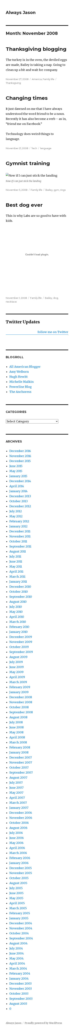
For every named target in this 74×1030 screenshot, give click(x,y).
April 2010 (16, 617)
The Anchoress (20, 392)
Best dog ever (24, 205)
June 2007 (16, 787)
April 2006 (17, 848)
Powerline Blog (20, 386)
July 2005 (16, 888)
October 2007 (19, 767)
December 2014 (20, 481)
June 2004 (16, 953)
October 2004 (19, 933)
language (45, 148)
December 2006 (20, 812)
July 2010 (15, 606)
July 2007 (16, 782)
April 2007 (17, 797)
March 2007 (18, 802)
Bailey (49, 189)
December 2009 (20, 637)
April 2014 (16, 486)
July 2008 (16, 722)
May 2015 (15, 471)
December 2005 (20, 868)
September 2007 (21, 772)
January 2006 (19, 863)
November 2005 (20, 873)
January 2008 (19, 752)
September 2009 (21, 652)
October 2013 (18, 501)
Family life (48, 79)
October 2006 (19, 823)
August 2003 (18, 1003)
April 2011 (16, 571)
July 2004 (16, 948)
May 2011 (15, 566)
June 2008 (16, 727)
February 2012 (19, 521)
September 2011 (20, 546)
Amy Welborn (19, 371)
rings (63, 189)
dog (55, 297)
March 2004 (18, 968)
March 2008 (18, 742)
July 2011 (15, 556)
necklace (11, 301)
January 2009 (19, 692)
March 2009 (18, 682)
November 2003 (20, 988)
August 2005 (18, 883)
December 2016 (20, 451)
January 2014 (18, 491)
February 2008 (19, 747)
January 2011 (18, 581)
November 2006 (20, 818)
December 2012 (20, 506)
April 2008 (17, 737)
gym (56, 189)
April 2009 (17, 677)
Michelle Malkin (21, 381)
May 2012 (15, 516)
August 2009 (18, 657)
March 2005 (18, 908)
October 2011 (18, 541)
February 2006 (19, 858)
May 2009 (16, 672)
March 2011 (17, 576)
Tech (34, 148)
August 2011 (17, 551)
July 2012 (15, 511)
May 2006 (16, 843)
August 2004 (18, 943)
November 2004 (20, 928)
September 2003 (21, 998)
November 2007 (20, 762)
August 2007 (18, 777)
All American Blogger (25, 366)
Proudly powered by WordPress (43, 1023)
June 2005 (16, 893)
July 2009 (16, 662)
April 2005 (17, 903)
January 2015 (18, 476)
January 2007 (18, 807)
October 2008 (19, 707)
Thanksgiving (13, 82)
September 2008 (21, 712)
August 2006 (18, 828)
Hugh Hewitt (18, 376)
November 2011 (20, 536)
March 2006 (18, 853)
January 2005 (18, 918)
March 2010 (17, 622)
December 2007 (20, 757)
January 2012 (18, 526)
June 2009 (16, 667)
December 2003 (20, 983)
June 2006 (16, 838)
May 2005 (16, 898)
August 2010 (18, 601)
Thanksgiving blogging (36, 49)
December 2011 (19, 531)
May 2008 (16, 732)
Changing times (27, 98)
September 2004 (21, 938)
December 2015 (20, 461)
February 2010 (19, 627)
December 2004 (20, 923)
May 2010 (16, 612)
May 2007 (16, 792)
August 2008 (18, 717)
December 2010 (20, 586)
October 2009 (19, 647)
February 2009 (19, 687)
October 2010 (18, 591)
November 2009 (20, 642)
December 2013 (20, 496)
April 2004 (17, 963)
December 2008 (20, 697)
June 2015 (15, 466)
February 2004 (19, 973)
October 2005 (19, 878)
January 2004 (19, 978)
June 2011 (15, 561)
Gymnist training (28, 163)
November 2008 (20, 702)
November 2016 (20, 456)
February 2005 (19, 913)
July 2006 (16, 833)
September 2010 (20, 596)
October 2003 (18, 993)
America (37, 79)
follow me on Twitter (53, 332)
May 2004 (16, 958)
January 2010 (18, 632)
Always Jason (21, 12)
